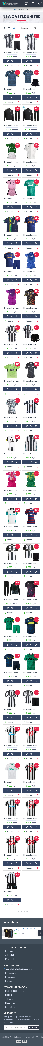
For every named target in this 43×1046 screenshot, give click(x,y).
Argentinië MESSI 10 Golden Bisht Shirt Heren (25, 930)
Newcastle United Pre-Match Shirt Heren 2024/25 (31, 381)
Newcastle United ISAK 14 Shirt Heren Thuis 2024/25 (12, 454)
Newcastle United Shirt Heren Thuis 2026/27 (31, 53)
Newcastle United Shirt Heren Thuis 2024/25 (12, 563)
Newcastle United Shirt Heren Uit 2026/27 (12, 89)
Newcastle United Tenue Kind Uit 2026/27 (31, 89)
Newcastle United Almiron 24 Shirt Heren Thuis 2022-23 (12, 855)
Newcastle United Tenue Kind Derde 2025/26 (12, 271)
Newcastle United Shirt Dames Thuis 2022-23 (12, 746)
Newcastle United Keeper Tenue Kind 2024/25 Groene (31, 490)
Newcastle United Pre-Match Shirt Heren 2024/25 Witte (12, 417)
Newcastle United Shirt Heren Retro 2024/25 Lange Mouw (31, 454)
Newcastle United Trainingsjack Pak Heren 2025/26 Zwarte (12, 126)
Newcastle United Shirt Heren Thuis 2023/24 (12, 709)
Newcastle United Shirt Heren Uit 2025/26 (31, 199)
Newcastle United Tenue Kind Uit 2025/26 (12, 162)
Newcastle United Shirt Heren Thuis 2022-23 (12, 819)
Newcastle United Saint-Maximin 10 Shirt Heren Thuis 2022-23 (31, 746)
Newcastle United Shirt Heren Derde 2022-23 (12, 782)
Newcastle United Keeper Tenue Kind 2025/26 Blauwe (31, 271)
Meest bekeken (11, 922)
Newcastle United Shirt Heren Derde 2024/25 (12, 527)
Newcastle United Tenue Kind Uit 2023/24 (12, 636)
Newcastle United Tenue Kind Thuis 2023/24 (31, 709)
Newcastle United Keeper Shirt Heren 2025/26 (12, 381)
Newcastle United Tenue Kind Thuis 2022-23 (12, 892)
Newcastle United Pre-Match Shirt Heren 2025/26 (31, 308)
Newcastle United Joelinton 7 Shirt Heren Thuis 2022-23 (31, 782)
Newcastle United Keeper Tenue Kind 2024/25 (12, 490)
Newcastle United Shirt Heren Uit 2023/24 (31, 673)
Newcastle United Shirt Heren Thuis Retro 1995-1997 (31, 417)
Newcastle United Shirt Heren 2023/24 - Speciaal (31, 600)
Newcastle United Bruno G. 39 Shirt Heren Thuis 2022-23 (31, 855)
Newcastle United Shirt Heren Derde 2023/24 (31, 636)
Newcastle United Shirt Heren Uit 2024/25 (31, 527)
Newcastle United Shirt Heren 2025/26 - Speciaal (12, 235)
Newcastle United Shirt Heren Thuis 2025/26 (12, 344)
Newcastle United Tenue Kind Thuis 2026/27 (12, 53)
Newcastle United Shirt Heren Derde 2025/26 (31, 235)
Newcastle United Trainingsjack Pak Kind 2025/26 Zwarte (31, 126)
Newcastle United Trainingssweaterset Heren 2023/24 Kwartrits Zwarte (12, 600)
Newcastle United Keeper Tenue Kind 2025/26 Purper (12, 308)
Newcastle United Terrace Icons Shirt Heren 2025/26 (31, 162)
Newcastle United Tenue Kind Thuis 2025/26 (31, 344)
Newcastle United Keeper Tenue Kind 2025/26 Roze (12, 199)
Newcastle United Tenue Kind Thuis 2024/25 (31, 563)
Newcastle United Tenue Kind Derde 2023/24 (12, 673)
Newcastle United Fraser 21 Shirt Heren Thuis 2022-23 (31, 819)
